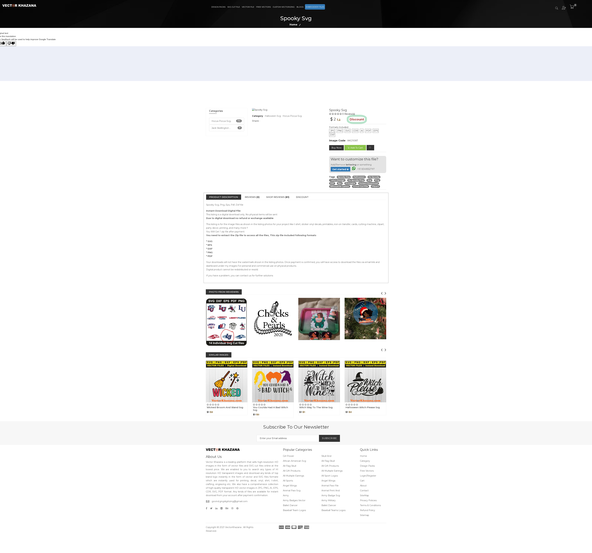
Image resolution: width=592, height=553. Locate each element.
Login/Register (368, 475)
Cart (362, 480)
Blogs (300, 7)
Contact (364, 490)
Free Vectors (263, 7)
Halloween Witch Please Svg (362, 407)
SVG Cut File (233, 7)
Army (286, 495)
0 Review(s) (348, 114)
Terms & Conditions (370, 505)
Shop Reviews (277, 197)
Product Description (223, 197)
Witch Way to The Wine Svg (316, 407)
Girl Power (288, 456)
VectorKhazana (233, 527)
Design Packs (218, 7)
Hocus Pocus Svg (292, 116)
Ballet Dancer (290, 505)
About (363, 485)
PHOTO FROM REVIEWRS (224, 292)
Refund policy (367, 510)
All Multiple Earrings (332, 470)
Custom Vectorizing (284, 7)
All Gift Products (330, 465)
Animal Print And (330, 490)
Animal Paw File (330, 485)
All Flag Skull (328, 461)
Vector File (248, 7)
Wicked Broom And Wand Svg (225, 407)
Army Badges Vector (294, 500)
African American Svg (294, 461)
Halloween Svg (273, 116)
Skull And (326, 456)
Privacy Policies (368, 500)
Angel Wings (328, 480)
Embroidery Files (315, 7)
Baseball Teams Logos (333, 510)
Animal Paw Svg (291, 490)
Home (293, 24)
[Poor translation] (11, 43)
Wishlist (233, 402)
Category (365, 461)
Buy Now (336, 147)
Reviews (252, 197)
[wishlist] (370, 147)
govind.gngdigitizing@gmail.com (230, 501)
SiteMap (364, 495)
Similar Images (218, 354)
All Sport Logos (329, 475)
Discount (302, 197)
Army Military (328, 500)
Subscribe (329, 438)
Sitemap (364, 515)
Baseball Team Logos (294, 510)
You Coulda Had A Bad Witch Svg (270, 408)
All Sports (288, 480)
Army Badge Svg (330, 495)
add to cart (356, 147)
